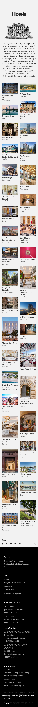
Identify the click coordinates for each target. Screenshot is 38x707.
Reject (15, 703)
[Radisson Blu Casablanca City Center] (28, 277)
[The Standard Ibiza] (10, 329)
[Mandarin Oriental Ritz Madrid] (10, 355)
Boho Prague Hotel (9, 475)
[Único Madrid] (10, 129)
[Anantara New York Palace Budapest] (10, 231)
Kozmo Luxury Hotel (10, 311)
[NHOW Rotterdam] (28, 309)
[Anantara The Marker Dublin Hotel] (10, 148)
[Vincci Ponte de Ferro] (28, 355)
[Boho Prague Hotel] (10, 461)
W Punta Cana (25, 94)
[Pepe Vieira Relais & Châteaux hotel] (28, 510)
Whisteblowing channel (14, 594)
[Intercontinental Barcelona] (10, 252)
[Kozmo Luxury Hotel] (10, 303)
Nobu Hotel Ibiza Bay (28, 493)
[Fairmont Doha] (10, 110)
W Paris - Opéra (8, 219)
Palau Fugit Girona (27, 434)
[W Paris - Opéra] (10, 211)
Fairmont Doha (8, 116)
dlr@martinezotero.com (14, 620)
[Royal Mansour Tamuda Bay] (28, 200)
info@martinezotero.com (14, 583)
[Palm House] (28, 175)
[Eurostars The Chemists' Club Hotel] (10, 88)
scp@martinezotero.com (14, 638)
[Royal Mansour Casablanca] (28, 226)
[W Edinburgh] (10, 170)
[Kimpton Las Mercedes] (10, 277)
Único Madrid (7, 137)
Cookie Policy (7, 698)
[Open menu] (34, 3)
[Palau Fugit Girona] (28, 421)
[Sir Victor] (28, 329)
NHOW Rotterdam (27, 317)
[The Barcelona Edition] (10, 399)
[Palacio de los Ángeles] (28, 107)
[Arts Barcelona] (28, 128)
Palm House (24, 187)
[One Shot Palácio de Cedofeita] (28, 446)
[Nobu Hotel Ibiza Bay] (28, 486)
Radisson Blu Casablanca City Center (26, 293)
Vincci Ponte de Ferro (28, 369)
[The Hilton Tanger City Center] (10, 427)
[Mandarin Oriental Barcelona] (10, 518)
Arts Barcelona (25, 136)
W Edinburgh (7, 178)
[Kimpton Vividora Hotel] (10, 492)
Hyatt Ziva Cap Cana (10, 385)
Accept (8, 703)
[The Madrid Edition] (28, 252)
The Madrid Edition (27, 259)
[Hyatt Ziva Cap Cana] (10, 377)
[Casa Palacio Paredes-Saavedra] (28, 388)
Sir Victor (23, 336)
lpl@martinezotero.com (14, 610)
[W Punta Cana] (28, 88)
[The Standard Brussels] (28, 148)
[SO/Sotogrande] (28, 467)
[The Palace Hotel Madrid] (10, 190)
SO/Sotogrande (25, 474)
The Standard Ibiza (9, 343)
